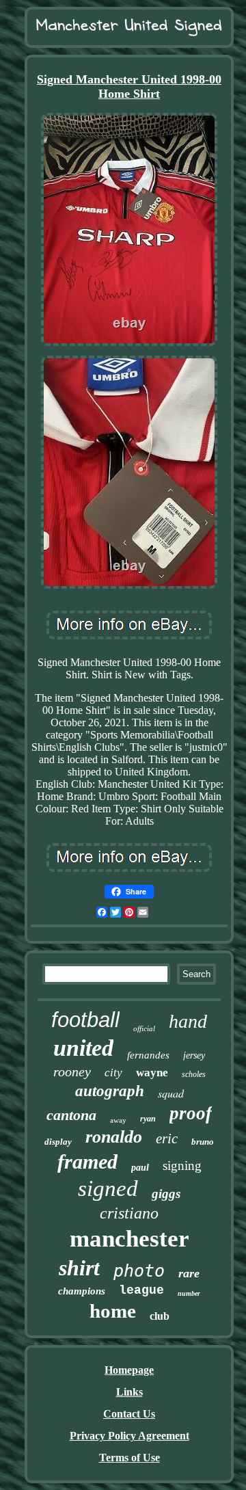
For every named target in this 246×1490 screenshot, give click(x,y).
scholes (194, 1074)
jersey (194, 1055)
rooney (72, 1071)
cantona (71, 1114)
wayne (152, 1072)
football (85, 1020)
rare (189, 1273)
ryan (148, 1118)
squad (171, 1093)
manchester (129, 1238)
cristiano (129, 1213)
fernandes (148, 1055)
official (144, 1028)
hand (188, 1021)
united (83, 1048)
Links (129, 1392)
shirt (79, 1267)
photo (139, 1271)
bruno (202, 1141)
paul (140, 1167)
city (113, 1072)
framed (87, 1161)
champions (81, 1291)
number (189, 1293)
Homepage (129, 1370)
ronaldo (113, 1137)
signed (108, 1188)
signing (182, 1165)
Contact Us (129, 1414)
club (159, 1316)
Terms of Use (129, 1457)
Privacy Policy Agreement (129, 1435)
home (113, 1311)
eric (167, 1138)
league (141, 1290)
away (118, 1120)
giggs (166, 1193)
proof (190, 1113)
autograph (109, 1091)
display (58, 1141)
